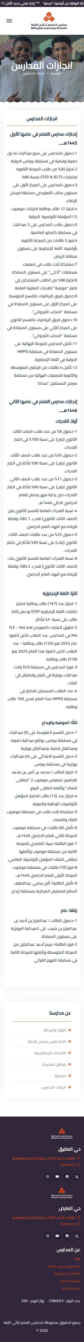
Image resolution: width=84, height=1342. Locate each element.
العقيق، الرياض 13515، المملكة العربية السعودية (44, 1158)
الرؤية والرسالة (55, 1029)
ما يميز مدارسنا (71, 1288)
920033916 (68, 1164)
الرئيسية (56, 73)
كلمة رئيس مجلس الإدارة (47, 1041)
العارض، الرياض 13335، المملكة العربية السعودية (44, 1217)
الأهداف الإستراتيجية (50, 1052)
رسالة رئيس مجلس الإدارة (64, 1266)
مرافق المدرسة (54, 1064)
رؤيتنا (77, 1258)
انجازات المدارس (54, 1087)
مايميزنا (60, 1075)
